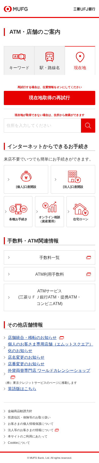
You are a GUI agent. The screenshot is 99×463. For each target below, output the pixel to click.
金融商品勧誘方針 (20, 411)
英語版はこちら (22, 389)
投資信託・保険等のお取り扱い (29, 417)
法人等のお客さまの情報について (31, 430)
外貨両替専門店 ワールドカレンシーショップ (49, 370)
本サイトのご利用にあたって (27, 436)
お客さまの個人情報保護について (31, 424)
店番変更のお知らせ (26, 364)
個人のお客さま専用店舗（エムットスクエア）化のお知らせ (50, 347)
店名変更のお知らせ (26, 357)
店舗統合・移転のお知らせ (32, 337)
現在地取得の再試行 (49, 97)
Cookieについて (19, 443)
